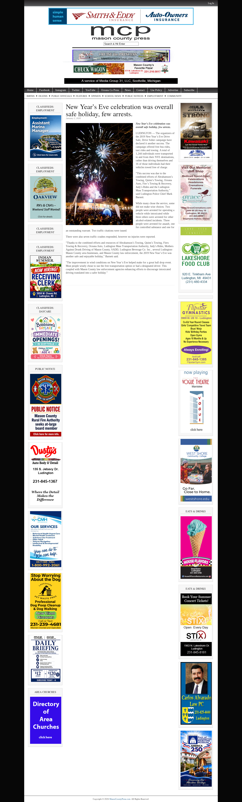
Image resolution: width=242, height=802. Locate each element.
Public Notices (134, 96)
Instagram (60, 90)
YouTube (90, 90)
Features (81, 96)
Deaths (43, 96)
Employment (155, 96)
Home (30, 90)
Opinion (96, 96)
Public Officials (61, 96)
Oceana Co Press (110, 90)
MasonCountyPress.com (119, 799)
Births (31, 96)
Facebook (44, 90)
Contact (141, 90)
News (128, 90)
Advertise (173, 90)
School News (113, 96)
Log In (211, 3)
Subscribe (189, 90)
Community (174, 96)
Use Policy (156, 90)
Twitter (76, 90)
